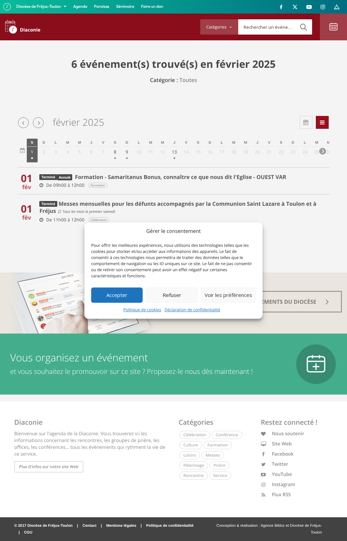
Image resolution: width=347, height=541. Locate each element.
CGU (28, 532)
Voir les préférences (228, 295)
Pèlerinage (193, 465)
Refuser (172, 295)
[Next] (322, 151)
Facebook (282, 454)
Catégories (216, 27)
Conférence (227, 435)
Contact (89, 526)
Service (220, 475)
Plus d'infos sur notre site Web (49, 466)
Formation (217, 445)
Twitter (279, 464)
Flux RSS (281, 495)
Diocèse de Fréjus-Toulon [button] (39, 6)
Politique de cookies (142, 310)
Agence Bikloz (273, 526)
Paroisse (101, 6)
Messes (212, 455)
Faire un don (152, 6)
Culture (190, 445)
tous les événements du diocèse (269, 301)
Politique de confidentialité (169, 526)
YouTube (281, 474)
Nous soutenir (287, 433)
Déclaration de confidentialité (193, 310)
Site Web (281, 444)
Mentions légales (121, 526)
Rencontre (193, 475)
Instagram (283, 484)
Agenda (80, 6)
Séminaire (125, 6)
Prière (219, 465)
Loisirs (189, 455)
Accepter (116, 295)
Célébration (194, 435)
